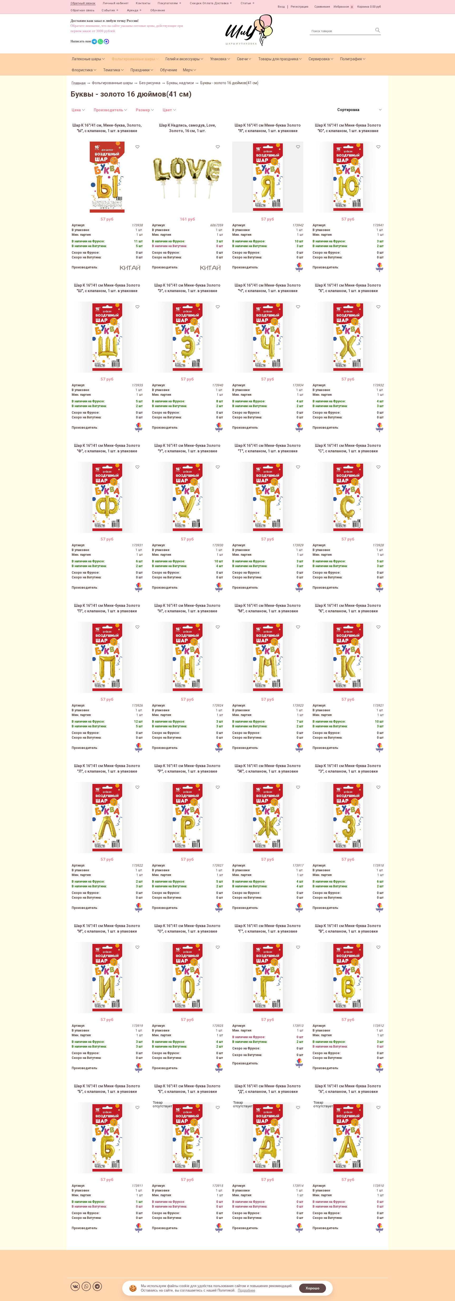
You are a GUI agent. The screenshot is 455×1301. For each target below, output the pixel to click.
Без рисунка (149, 83)
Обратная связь (82, 10)
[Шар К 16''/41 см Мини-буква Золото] (267, 177)
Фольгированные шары (133, 59)
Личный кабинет (115, 3)
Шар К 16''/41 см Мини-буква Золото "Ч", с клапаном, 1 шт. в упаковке (268, 288)
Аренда (132, 10)
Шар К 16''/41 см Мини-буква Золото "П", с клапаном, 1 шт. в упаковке (107, 608)
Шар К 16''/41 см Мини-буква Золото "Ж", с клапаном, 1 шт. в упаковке (268, 768)
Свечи (242, 59)
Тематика (111, 70)
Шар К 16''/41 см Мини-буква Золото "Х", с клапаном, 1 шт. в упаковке (348, 288)
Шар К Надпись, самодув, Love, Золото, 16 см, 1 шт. (187, 128)
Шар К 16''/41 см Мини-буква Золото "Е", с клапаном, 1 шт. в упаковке (187, 1089)
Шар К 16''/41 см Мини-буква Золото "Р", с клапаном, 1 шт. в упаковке (187, 768)
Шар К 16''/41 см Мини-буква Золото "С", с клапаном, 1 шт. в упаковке (348, 448)
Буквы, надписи (180, 83)
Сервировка (319, 59)
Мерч (187, 70)
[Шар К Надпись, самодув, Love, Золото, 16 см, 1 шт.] (187, 177)
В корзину (107, 209)
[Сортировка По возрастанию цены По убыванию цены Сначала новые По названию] (359, 109)
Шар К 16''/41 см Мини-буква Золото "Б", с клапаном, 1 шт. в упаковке (107, 1089)
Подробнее (246, 1290)
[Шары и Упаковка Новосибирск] (249, 30)
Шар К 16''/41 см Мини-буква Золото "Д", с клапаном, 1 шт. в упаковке (268, 1089)
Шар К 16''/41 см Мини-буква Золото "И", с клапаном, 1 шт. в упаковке (107, 928)
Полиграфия (351, 59)
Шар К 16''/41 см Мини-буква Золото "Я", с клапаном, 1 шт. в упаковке (268, 128)
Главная (79, 83)
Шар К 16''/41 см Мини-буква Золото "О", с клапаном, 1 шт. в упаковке (187, 928)
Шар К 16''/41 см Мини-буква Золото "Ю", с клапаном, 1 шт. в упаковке (348, 128)
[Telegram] (97, 1286)
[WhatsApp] (86, 1286)
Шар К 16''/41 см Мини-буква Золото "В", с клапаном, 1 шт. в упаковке (348, 928)
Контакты (143, 3)
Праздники (140, 70)
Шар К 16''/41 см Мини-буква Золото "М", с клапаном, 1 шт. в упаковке (268, 608)
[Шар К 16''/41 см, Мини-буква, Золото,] (107, 177)
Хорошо (312, 1288)
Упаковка (218, 59)
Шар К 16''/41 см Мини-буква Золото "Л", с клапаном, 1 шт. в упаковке (107, 768)
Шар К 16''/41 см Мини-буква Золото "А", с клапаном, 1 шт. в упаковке (348, 1089)
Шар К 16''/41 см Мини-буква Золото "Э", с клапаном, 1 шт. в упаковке (187, 288)
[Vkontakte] (75, 1286)
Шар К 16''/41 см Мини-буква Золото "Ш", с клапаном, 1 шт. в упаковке (107, 288)
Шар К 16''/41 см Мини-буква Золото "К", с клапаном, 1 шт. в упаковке (348, 608)
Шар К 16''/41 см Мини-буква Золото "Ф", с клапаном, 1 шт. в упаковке (107, 448)
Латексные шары (86, 59)
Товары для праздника (278, 59)
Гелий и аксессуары (183, 59)
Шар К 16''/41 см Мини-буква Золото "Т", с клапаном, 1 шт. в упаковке (268, 448)
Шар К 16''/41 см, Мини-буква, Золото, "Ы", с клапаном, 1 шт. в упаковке (107, 128)
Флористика (82, 70)
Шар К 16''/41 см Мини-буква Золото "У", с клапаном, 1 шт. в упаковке (187, 448)
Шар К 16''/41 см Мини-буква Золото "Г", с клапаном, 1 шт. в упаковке (268, 928)
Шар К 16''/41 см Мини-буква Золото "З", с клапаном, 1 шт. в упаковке (348, 768)
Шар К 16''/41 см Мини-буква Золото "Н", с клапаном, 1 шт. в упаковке (187, 608)
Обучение (157, 10)
